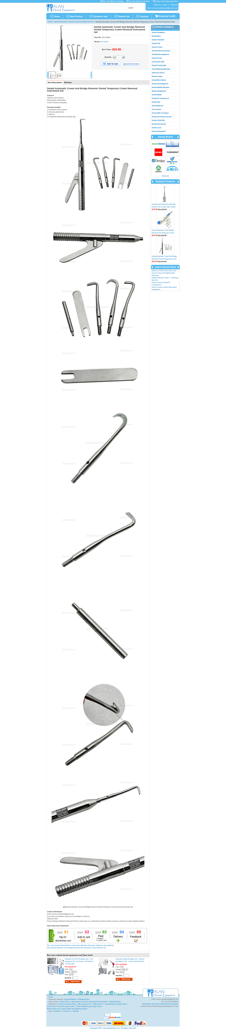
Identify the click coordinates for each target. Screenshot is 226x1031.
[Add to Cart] (110, 64)
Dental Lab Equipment (160, 84)
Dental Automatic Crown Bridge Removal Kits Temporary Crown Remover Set (163, 232)
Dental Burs (156, 36)
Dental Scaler (157, 58)
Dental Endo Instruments (161, 51)
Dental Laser (156, 128)
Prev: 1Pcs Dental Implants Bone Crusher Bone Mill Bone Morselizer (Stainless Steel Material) (80, 945)
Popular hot (123, 16)
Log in (164, 5)
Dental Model (157, 95)
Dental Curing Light (159, 65)
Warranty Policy (115, 1002)
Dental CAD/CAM (158, 120)
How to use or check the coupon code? (61, 1006)
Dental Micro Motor (159, 80)
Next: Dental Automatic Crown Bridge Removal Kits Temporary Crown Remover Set (76, 948)
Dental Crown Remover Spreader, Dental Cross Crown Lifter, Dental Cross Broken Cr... (164, 206)
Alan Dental (104, 42)
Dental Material (157, 106)
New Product (76, 16)
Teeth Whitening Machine (161, 69)
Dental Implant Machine (160, 87)
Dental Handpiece (158, 32)
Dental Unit (156, 43)
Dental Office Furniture (160, 113)
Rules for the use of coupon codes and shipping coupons (67, 1009)
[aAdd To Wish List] (133, 64)
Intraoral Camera (158, 73)
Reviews (68, 82)
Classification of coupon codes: (116, 1004)
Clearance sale (100, 16)
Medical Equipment (159, 91)
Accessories (156, 109)
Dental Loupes (157, 76)
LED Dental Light (158, 62)
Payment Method (70, 999)
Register (174, 5)
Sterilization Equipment (160, 54)
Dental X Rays (157, 47)
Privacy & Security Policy (67, 1004)
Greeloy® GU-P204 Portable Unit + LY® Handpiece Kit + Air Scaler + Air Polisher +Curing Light (79, 961)
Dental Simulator (158, 40)
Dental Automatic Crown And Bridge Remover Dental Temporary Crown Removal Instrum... (164, 258)
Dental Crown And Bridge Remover (81, 22)
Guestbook (57, 1011)
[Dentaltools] (112, 1019)
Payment (144, 16)
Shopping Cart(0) (166, 16)
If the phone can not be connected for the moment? (90, 1002)
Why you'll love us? (85, 1004)
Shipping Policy (83, 999)
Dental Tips (156, 102)
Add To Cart (75, 981)
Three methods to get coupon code (89, 1006)
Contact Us (67, 1011)
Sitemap (75, 1011)
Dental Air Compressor (160, 98)
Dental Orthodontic (159, 131)
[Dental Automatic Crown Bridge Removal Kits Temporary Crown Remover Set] (165, 219)
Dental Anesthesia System (162, 117)
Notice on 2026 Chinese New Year (164, 271)
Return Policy (65, 1002)
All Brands (165, 176)
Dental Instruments (60, 22)
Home (57, 16)
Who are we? (98, 1004)
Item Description (55, 82)
